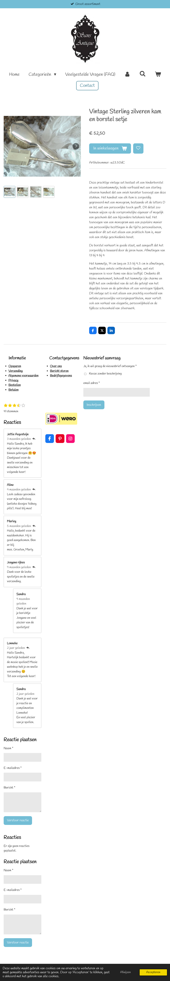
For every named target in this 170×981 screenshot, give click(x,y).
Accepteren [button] (153, 972)
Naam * (8, 748)
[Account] (127, 74)
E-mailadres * (13, 768)
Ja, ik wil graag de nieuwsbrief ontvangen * (110, 366)
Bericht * (9, 788)
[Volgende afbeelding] (76, 146)
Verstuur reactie (18, 820)
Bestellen (14, 385)
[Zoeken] (142, 74)
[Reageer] (34, 439)
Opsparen (14, 366)
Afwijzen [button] (125, 972)
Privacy (13, 380)
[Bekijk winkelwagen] (158, 74)
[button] (9, 192)
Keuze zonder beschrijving (105, 374)
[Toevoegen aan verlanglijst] (138, 148)
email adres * (91, 383)
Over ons (56, 366)
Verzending (15, 371)
